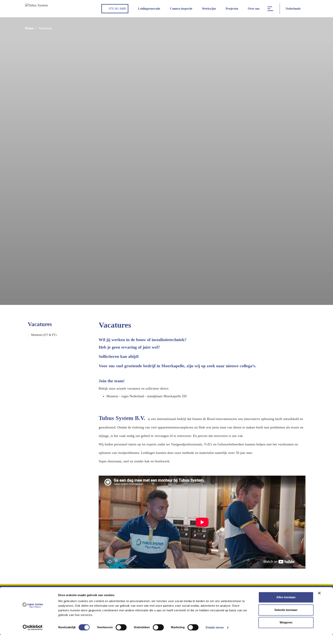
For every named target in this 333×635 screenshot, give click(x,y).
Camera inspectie (181, 8)
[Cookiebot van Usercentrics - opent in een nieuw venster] (33, 627)
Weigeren (286, 622)
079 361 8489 (117, 8)
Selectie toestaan (285, 610)
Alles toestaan (285, 597)
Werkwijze (209, 8)
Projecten (232, 8)
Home (29, 28)
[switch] (121, 627)
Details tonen (215, 627)
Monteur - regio (118, 396)
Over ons (254, 8)
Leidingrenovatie (149, 8)
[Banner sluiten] (319, 593)
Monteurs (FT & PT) (43, 334)
